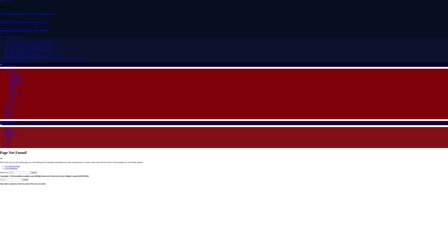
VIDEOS (12, 99)
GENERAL (13, 72)
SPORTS (12, 89)
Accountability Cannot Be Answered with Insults (23, 53)
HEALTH (13, 84)
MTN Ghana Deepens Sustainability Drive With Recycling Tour (28, 49)
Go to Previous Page (12, 166)
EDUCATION (14, 80)
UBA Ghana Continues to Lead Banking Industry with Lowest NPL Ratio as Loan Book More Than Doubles (45, 58)
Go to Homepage (11, 168)
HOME (7, 70)
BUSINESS (13, 74)
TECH (11, 91)
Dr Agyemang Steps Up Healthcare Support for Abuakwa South (23, 22)
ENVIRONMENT (16, 95)
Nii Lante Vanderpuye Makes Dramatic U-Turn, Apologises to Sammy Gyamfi (34, 51)
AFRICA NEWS (15, 76)
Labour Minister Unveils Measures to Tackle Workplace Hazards (28, 55)
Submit (25, 180)
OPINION (13, 87)
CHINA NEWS (15, 78)
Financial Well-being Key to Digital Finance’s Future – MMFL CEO (24, 30)
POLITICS (13, 97)
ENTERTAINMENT (17, 82)
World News (14, 93)
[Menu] (1, 64)
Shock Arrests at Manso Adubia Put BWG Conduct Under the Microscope (27, 14)
